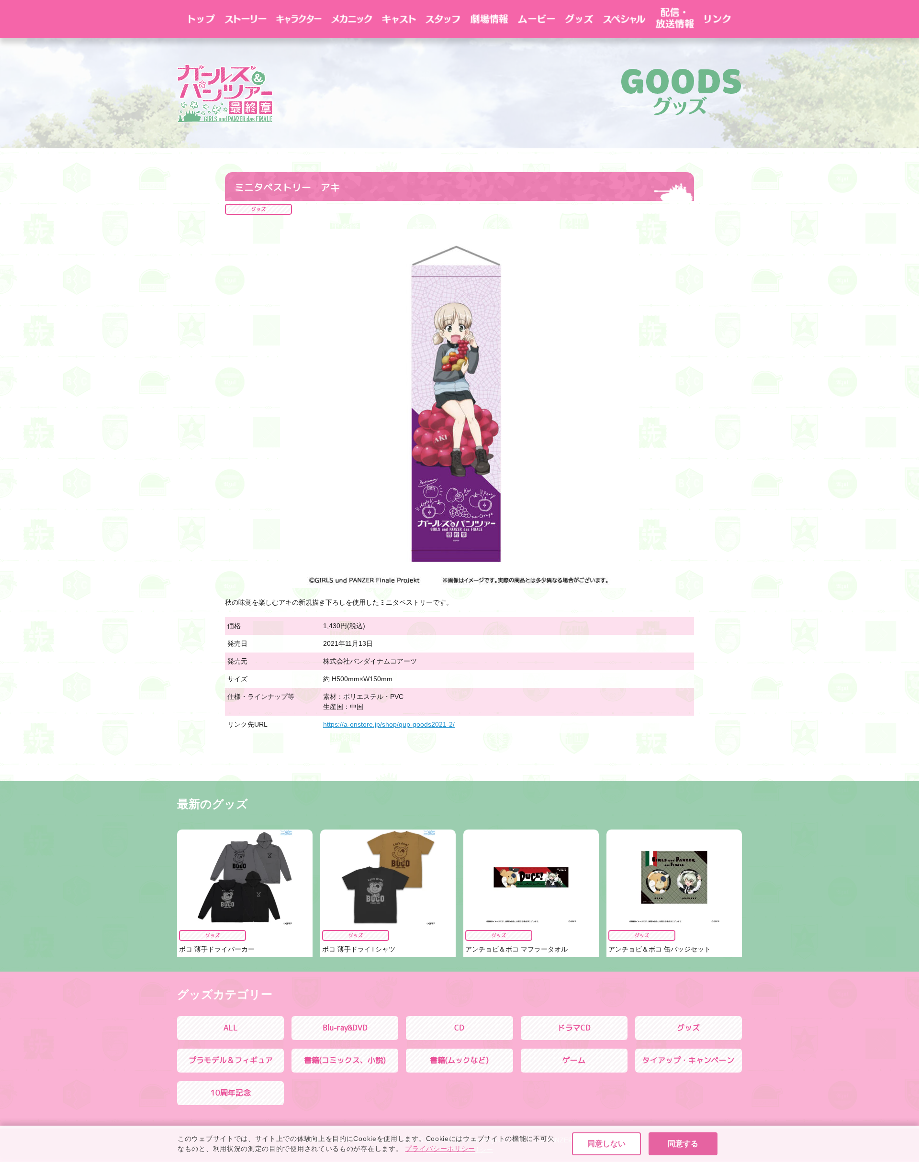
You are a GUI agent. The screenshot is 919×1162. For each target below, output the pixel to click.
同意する (683, 1144)
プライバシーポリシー (440, 1148)
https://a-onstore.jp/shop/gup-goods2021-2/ (389, 724)
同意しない (606, 1144)
